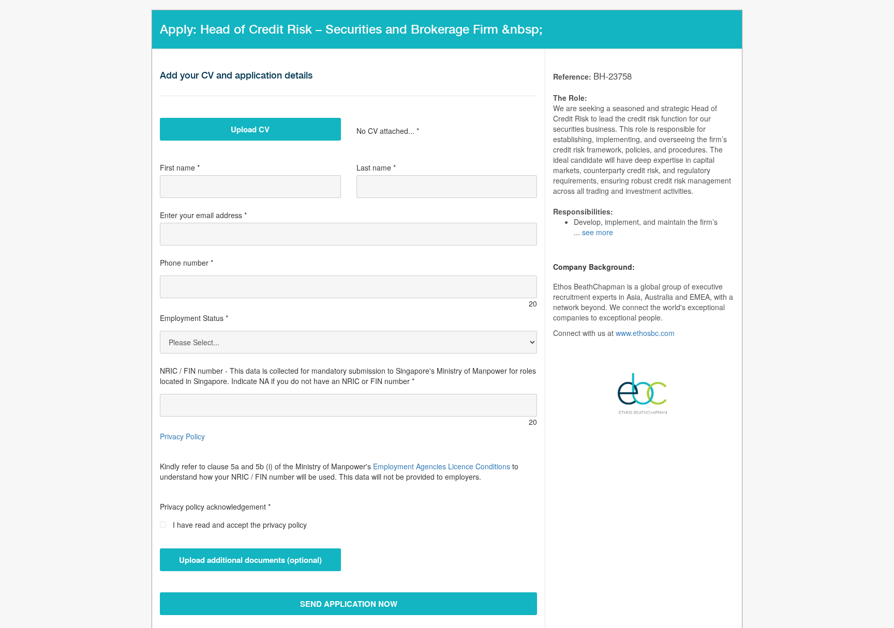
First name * (180, 167)
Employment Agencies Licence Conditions (441, 466)
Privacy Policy (182, 436)
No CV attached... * (387, 131)
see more (597, 232)
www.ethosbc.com (645, 333)
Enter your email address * (203, 215)
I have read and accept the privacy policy (240, 524)
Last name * (376, 167)
